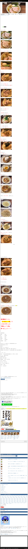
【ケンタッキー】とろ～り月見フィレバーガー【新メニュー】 (14, 468)
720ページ (15, 500)
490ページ (7, 499)
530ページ (18, 499)
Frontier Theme (26, 548)
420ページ (15, 498)
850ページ (23, 501)
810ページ (12, 501)
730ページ (18, 500)
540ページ (21, 499)
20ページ (15, 495)
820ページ (15, 501)
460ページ (26, 498)
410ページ (12, 498)
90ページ (5, 496)
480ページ (4, 499)
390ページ (7, 498)
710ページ (12, 500)
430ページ (18, 498)
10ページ (12, 495)
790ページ (7, 501)
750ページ (23, 500)
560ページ (26, 499)
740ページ (21, 500)
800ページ (10, 501)
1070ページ (5, 503)
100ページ (8, 496)
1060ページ (2, 503)
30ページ (17, 495)
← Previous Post (2, 441)
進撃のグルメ (2, 0)
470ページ (2, 499)
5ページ (10, 495)
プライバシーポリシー (3, 491)
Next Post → (26, 441)
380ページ (4, 498)
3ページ (6, 495)
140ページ (19, 496)
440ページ (21, 498)
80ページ (3, 496)
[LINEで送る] (3, 26)
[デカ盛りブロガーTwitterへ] (5, 524)
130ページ (16, 496)
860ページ (26, 501)
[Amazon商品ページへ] (7, 426)
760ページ (26, 500)
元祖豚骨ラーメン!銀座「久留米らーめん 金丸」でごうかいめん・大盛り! (11, 437)
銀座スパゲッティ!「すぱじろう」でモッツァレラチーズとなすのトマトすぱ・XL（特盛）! (5, 437)
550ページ (23, 499)
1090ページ (11, 503)
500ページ (10, 499)
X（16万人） (2, 485)
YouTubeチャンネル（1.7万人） (4, 484)
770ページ (2, 501)
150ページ (22, 496)
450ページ (23, 498)
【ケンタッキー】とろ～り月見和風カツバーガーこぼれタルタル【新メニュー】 (16, 461)
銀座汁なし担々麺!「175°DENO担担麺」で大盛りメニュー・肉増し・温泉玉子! (14, 437)
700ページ (10, 500)
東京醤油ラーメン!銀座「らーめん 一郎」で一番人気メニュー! (13, 14)
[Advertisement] (14, 21)
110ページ (11, 496)
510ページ (12, 499)
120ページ (13, 496)
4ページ (8, 495)
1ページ (1, 495)
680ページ (4, 500)
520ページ (15, 499)
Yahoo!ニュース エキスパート (4, 492)
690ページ (7, 500)
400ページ (10, 498)
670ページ (2, 500)
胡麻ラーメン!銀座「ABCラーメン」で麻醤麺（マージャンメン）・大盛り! (18, 437)
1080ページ (8, 503)
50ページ (22, 495)
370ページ (2, 498)
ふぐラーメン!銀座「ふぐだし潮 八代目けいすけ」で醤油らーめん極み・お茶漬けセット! (2, 437)
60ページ (25, 495)
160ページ (24, 496)
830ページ (18, 501)
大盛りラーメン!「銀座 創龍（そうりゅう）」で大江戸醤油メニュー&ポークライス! (8, 437)
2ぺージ (3, 495)
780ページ (4, 501)
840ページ (21, 501)
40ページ (20, 495)
